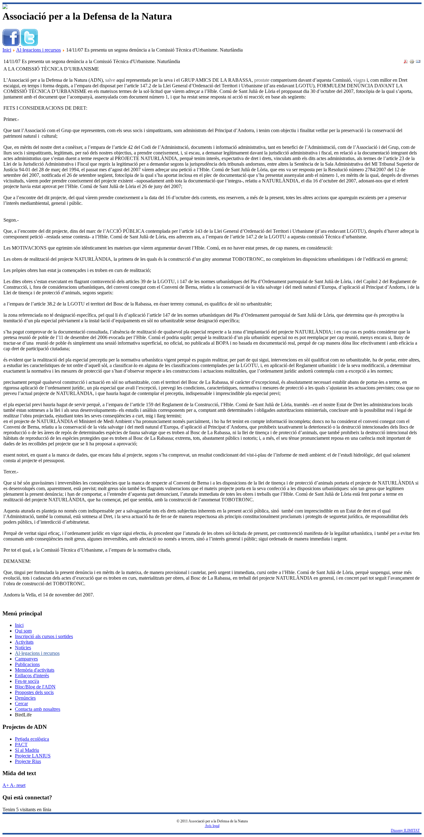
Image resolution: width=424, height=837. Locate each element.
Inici (6, 50)
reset (20, 785)
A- (12, 785)
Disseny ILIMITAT (405, 830)
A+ (5, 785)
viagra (359, 80)
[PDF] (405, 62)
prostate (261, 80)
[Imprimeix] (411, 62)
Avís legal (212, 826)
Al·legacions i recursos (38, 50)
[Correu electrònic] (418, 62)
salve (110, 80)
